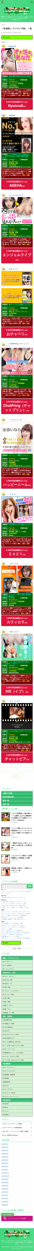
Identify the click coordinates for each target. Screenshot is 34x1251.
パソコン (28, 167)
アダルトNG (20, 925)
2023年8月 (4, 1182)
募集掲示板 (24, 915)
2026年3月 (4, 1147)
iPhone (16, 87)
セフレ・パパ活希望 (7, 929)
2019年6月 (4, 1205)
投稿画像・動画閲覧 (7, 919)
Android (11, 87)
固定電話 (6, 1114)
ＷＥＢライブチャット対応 (9, 925)
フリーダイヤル (6, 913)
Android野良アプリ (7, 923)
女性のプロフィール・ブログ (9, 917)
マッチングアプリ (14, 460)
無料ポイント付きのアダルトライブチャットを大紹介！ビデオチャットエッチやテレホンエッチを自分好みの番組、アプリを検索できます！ (17, 1242)
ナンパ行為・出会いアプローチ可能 (11, 932)
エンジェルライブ (16, 195)
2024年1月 (4, 1169)
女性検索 (21, 917)
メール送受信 (27, 913)
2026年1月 (4, 1153)
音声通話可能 (27, 938)
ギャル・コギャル (23, 901)
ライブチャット (13, 81)
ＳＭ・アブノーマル (9, 1049)
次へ (17, 769)
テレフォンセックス (25, 911)
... (21, 95)
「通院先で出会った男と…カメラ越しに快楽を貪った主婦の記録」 (21, 845)
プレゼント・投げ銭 (17, 913)
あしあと (16, 911)
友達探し (12, 934)
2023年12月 (5, 1173)
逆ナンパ (24, 919)
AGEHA (12, 115)
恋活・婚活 (19, 934)
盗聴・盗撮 (17, 919)
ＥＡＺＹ (13, 494)
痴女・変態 (22, 905)
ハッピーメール (16, 420)
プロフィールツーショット (11, 1096)
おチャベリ (13, 269)
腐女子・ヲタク (6, 907)
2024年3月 (4, 1163)
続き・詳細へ (25, 613)
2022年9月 (4, 1198)
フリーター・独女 (22, 903)
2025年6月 (4, 1160)
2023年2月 (4, 1192)
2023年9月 (4, 1179)
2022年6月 (4, 1201)
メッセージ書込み (7, 915)
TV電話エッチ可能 (18, 923)
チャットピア (15, 701)
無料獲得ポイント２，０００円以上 (11, 936)
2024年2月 (4, 1166)
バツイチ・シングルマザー (9, 903)
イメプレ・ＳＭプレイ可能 (11, 1056)
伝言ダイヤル (16, 915)
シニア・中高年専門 (20, 927)
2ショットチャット (7, 911)
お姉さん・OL (13, 901)
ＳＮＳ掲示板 (27, 891)
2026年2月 (4, 1150)
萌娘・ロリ (15, 907)
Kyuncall (12, 46)
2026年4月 (4, 1144)
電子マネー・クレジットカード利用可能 (12, 938)
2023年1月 (4, 1195)
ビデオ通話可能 (25, 932)
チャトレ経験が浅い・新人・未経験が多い (13, 930)
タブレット (22, 167)
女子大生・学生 (14, 905)
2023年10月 (5, 1176)
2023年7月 (4, 1185)
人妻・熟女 (5, 905)
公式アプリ (5, 934)
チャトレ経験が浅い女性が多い (12, 1042)
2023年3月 (4, 1189)
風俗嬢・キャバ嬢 (24, 907)
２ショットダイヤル (17, 891)
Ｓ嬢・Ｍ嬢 (5, 901)
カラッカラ (14, 564)
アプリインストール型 (8, 927)
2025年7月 (4, 1157)
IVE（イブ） (15, 632)
